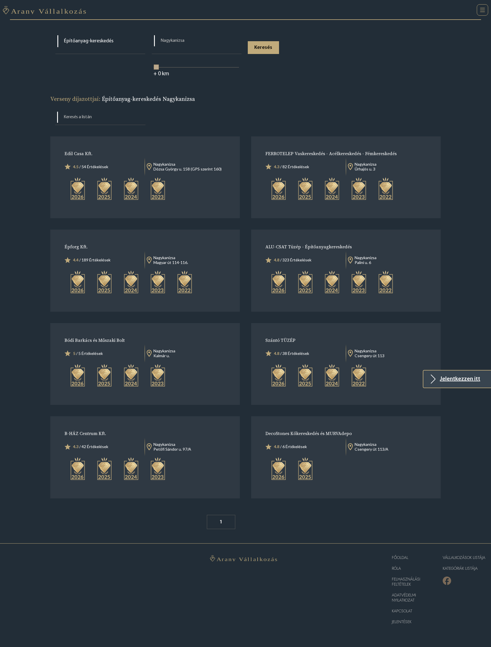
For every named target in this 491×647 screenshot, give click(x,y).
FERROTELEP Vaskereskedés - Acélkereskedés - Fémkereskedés (331, 153)
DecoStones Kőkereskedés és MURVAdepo (308, 433)
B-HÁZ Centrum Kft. (85, 433)
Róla (396, 568)
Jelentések (401, 622)
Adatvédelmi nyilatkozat (404, 597)
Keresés (263, 47)
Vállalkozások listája (464, 557)
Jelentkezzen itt (460, 379)
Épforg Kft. (76, 247)
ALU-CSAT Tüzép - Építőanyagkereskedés (308, 247)
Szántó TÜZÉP (280, 340)
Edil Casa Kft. (78, 153)
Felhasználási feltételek (406, 582)
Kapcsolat (402, 611)
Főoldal (400, 557)
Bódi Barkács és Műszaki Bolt (95, 340)
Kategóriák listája (460, 568)
